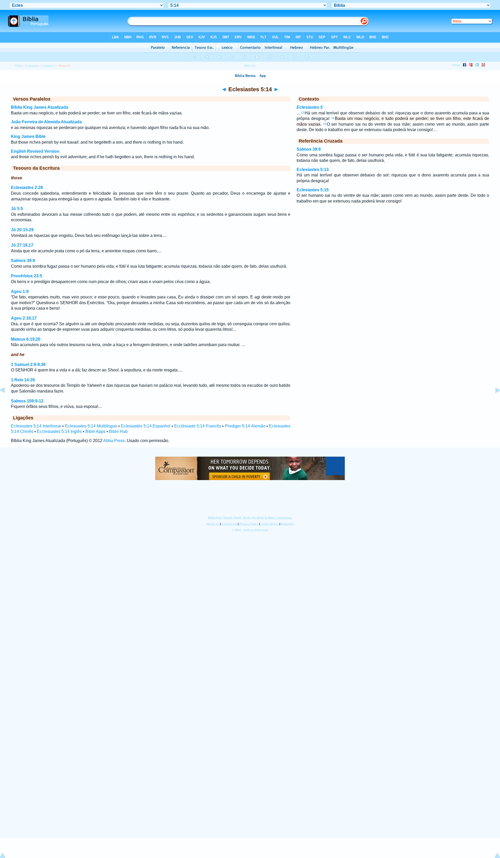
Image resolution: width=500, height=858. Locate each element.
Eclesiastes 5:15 (313, 190)
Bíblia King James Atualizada (39, 107)
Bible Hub (118, 431)
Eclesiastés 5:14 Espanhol (145, 426)
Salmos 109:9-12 (27, 401)
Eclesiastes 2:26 (27, 187)
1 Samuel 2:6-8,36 (28, 364)
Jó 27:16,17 (22, 245)
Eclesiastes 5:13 (313, 169)
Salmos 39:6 (23, 260)
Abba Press (114, 440)
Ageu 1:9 (20, 291)
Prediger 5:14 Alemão (245, 426)
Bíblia (18, 65)
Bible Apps (95, 431)
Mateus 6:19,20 (25, 339)
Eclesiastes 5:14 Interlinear (36, 426)
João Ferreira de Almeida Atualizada (46, 122)
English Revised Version (35, 151)
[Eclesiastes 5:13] (6, 402)
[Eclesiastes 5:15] (493, 402)
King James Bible (28, 136)
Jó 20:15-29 (22, 230)
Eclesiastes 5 (310, 107)
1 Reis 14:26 (23, 380)
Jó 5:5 (17, 208)
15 (324, 123)
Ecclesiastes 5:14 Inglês (59, 431)
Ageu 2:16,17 (24, 318)
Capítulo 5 (49, 65)
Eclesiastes (32, 65)
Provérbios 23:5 (26, 276)
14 (332, 118)
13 (302, 112)
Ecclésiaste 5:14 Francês (197, 426)
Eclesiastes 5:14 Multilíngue (91, 426)
